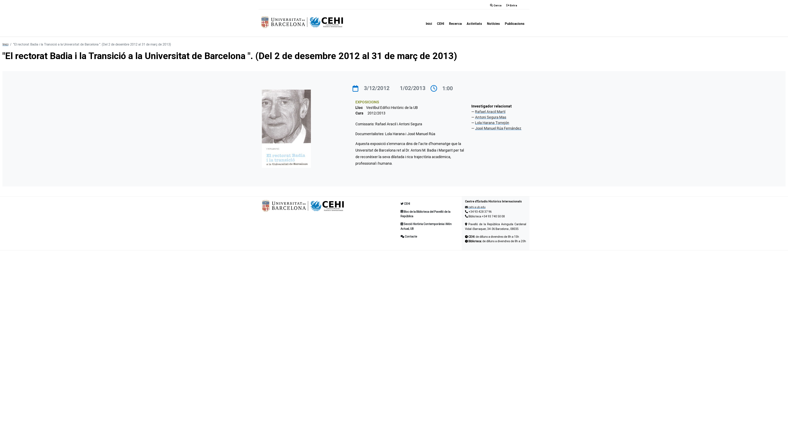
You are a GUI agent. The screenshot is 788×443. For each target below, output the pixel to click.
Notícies (493, 24)
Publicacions (515, 24)
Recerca (455, 24)
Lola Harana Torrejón (492, 122)
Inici (429, 24)
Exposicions (367, 102)
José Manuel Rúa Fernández (498, 128)
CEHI (440, 24)
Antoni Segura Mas (490, 117)
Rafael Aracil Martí (490, 111)
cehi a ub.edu (477, 207)
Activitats (474, 24)
